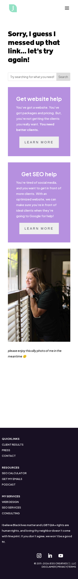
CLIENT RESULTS (13, 444)
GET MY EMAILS (12, 479)
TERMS (72, 566)
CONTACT (9, 455)
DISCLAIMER (49, 566)
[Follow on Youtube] (60, 555)
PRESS (6, 450)
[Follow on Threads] (71, 555)
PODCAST (9, 484)
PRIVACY (62, 566)
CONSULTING (11, 513)
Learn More (39, 142)
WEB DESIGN (10, 501)
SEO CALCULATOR (14, 473)
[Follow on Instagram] (39, 555)
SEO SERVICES (11, 507)
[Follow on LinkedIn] (49, 555)
